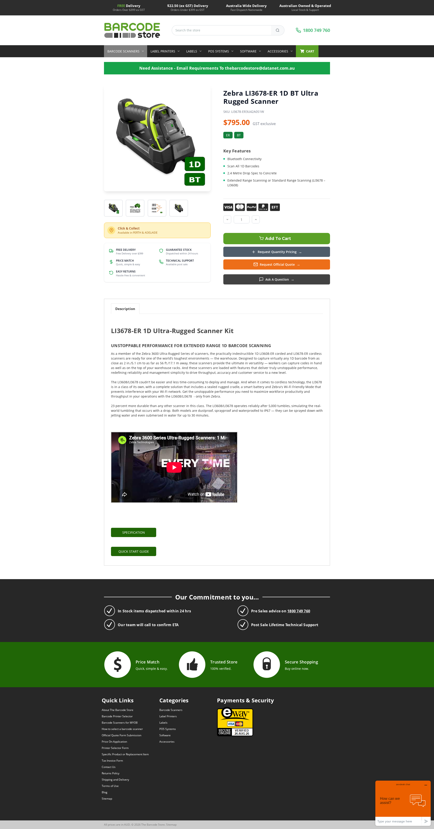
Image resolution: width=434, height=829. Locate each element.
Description (125, 308)
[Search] (278, 30)
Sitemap (107, 799)
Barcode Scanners (123, 51)
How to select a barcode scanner (122, 729)
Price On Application (114, 742)
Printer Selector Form (115, 748)
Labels (191, 51)
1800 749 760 (298, 611)
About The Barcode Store (117, 710)
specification (133, 532)
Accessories (278, 51)
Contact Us (109, 767)
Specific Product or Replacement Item (125, 754)
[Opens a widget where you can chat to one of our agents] (403, 803)
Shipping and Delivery (115, 780)
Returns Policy (110, 773)
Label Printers (163, 51)
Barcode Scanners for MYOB (120, 723)
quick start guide (133, 551)
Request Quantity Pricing (277, 252)
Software (248, 51)
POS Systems (218, 51)
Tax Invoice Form (112, 761)
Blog (104, 792)
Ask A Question (277, 279)
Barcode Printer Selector (117, 716)
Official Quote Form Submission (121, 735)
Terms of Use (110, 786)
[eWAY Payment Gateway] (235, 721)
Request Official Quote (277, 264)
